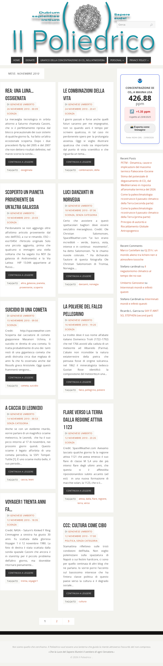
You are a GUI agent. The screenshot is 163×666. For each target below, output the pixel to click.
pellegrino (90, 389)
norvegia (94, 284)
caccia (24, 479)
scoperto (38, 287)
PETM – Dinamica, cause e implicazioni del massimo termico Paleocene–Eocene (137, 167)
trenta (24, 580)
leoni (31, 479)
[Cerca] (151, 25)
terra (80, 503)
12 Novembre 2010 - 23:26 (80, 437)
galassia (31, 283)
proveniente (26, 287)
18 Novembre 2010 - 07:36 (80, 210)
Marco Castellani (130, 250)
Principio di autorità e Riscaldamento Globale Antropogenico (135, 226)
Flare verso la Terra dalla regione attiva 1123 (83, 419)
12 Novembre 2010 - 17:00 (80, 536)
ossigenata (26, 169)
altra (23, 283)
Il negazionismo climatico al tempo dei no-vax (135, 271)
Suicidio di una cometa (26, 310)
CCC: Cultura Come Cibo (84, 525)
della (96, 169)
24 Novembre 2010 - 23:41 (80, 108)
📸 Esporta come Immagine (139, 128)
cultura (82, 601)
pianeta (41, 283)
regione (102, 498)
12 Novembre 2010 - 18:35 (22, 520)
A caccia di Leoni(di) (24, 408)
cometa (25, 385)
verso (87, 503)
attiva (82, 498)
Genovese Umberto (22, 104)
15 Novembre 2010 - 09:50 (22, 320)
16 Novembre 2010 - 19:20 (80, 324)
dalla (88, 498)
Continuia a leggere (20, 162)
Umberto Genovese (132, 283)
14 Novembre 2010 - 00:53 (22, 418)
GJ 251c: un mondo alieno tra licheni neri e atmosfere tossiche (139, 255)
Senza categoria (86, 214)
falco (81, 389)
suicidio (34, 385)
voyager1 (33, 580)
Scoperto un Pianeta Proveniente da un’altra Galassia (24, 199)
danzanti (83, 284)
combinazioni (86, 169)
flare (94, 498)
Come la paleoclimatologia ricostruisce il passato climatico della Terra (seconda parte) (140, 199)
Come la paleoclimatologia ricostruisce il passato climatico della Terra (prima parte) (140, 213)
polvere (101, 389)
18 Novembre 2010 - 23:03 (22, 217)
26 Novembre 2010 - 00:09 (22, 108)
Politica (70, 540)
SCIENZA (12, 113)
